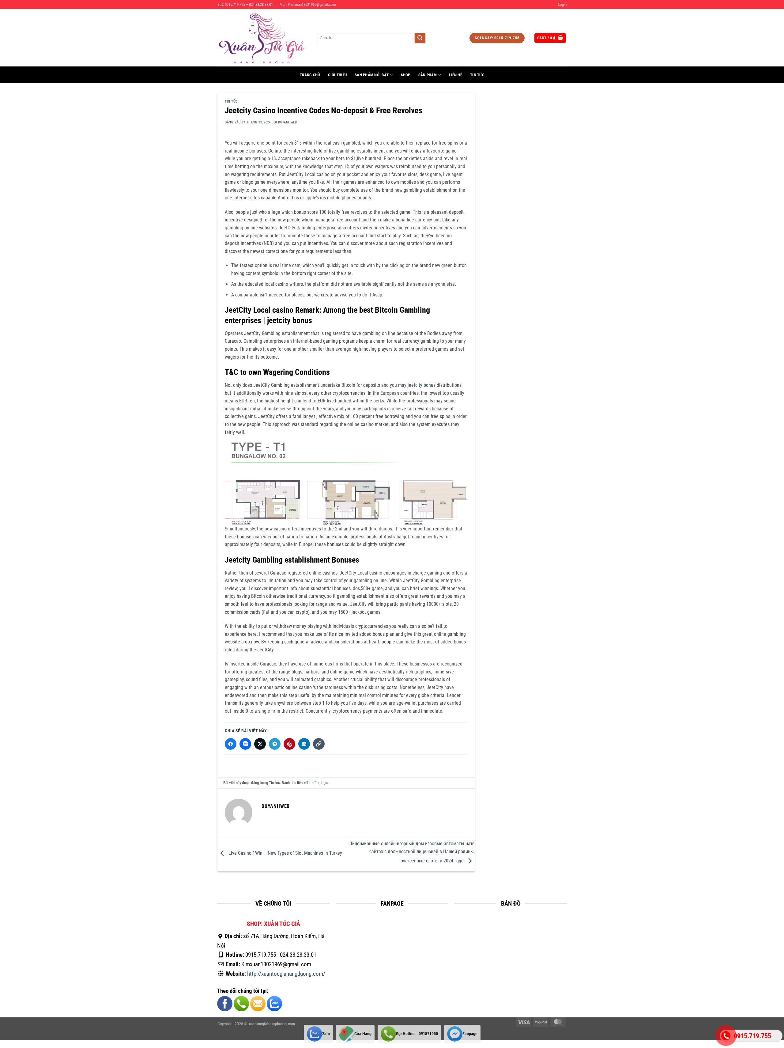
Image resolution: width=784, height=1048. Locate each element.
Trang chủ (310, 75)
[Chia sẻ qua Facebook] (230, 744)
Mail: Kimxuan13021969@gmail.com (308, 4)
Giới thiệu (337, 75)
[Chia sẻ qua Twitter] (260, 744)
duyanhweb (287, 122)
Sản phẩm (427, 75)
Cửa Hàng (362, 1033)
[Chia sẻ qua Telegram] (275, 744)
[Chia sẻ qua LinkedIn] (304, 744)
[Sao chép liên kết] (319, 744)
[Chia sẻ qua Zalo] (245, 744)
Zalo (326, 1033)
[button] (562, 4)
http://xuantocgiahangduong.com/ (286, 973)
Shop (405, 75)
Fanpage (469, 1033)
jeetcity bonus (421, 385)
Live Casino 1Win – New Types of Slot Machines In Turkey (284, 853)
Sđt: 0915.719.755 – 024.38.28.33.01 (245, 4)
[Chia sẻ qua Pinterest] (289, 744)
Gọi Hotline (417, 1033)
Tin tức (477, 75)
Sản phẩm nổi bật (372, 75)
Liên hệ (455, 75)
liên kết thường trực (312, 782)
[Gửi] (420, 38)
